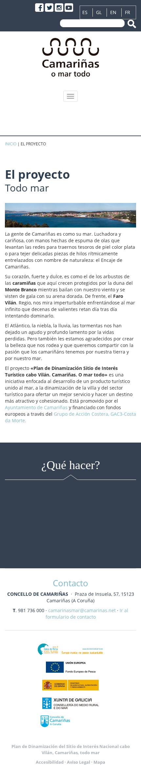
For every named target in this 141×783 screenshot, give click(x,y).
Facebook (39, 7)
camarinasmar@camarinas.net (82, 610)
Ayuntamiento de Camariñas (36, 407)
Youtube (69, 7)
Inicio (10, 144)
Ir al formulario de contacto (87, 613)
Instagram (59, 7)
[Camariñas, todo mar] (70, 56)
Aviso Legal (78, 762)
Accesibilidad (50, 762)
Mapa (99, 762)
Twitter (49, 7)
